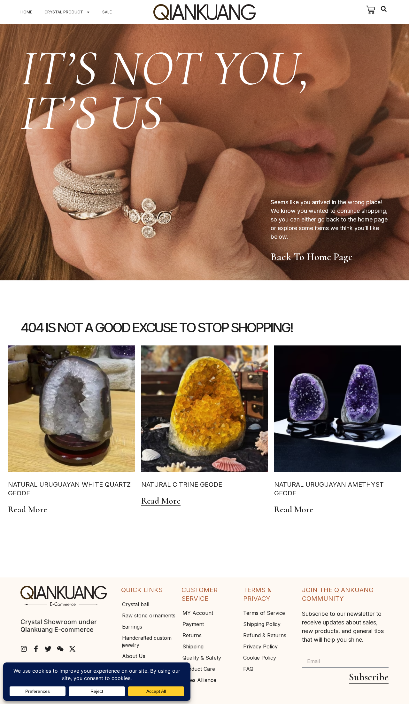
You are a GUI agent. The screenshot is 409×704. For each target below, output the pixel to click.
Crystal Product (63, 12)
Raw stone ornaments (148, 615)
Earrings (132, 626)
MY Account (197, 613)
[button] (384, 9)
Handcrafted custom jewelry (147, 641)
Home (26, 12)
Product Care (198, 669)
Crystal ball (135, 604)
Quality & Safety (201, 657)
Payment (193, 624)
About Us (133, 656)
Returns (192, 635)
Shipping (193, 646)
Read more (27, 509)
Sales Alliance (199, 680)
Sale (107, 12)
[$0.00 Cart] (370, 9)
